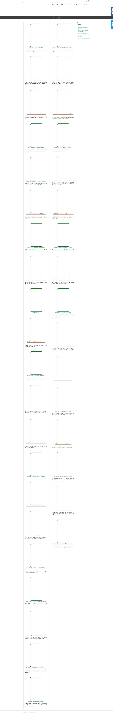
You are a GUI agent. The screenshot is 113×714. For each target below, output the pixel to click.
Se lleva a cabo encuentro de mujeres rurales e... (63, 47)
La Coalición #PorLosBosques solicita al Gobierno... (36, 567)
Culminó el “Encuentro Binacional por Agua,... (36, 113)
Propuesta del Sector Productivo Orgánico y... (63, 379)
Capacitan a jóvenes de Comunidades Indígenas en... (63, 114)
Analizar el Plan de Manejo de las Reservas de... (36, 247)
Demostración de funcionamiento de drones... (36, 476)
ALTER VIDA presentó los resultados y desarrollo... (63, 213)
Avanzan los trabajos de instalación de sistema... (36, 181)
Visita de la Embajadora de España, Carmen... (63, 411)
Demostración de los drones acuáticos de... (63, 476)
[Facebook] (88, 1)
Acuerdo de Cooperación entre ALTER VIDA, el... (36, 213)
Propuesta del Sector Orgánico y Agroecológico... (36, 505)
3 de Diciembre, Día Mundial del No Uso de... (36, 341)
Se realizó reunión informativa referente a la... (63, 80)
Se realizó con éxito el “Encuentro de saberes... (63, 147)
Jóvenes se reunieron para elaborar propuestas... (63, 543)
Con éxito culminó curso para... (83, 33)
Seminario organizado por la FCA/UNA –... (36, 47)
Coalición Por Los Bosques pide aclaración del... (36, 442)
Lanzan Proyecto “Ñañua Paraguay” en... (63, 509)
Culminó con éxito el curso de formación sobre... (36, 667)
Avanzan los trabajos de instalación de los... (36, 375)
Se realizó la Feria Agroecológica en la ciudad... (63, 247)
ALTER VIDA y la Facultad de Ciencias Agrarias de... (36, 601)
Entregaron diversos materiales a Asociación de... (36, 279)
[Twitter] (86, 1)
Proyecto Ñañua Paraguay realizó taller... (63, 312)
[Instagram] (90, 1)
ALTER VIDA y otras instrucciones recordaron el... (63, 279)
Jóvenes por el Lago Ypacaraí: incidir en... (36, 635)
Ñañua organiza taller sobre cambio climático (63, 346)
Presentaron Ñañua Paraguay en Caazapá (36, 701)
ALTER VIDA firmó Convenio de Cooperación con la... (36, 409)
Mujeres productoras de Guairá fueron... (63, 443)
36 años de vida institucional (36, 535)
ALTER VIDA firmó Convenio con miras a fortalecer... (63, 180)
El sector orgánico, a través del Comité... (36, 147)
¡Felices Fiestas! (36, 312)
